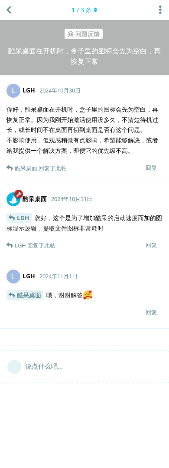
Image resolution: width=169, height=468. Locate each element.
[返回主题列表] (8, 10)
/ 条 (82, 10)
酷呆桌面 (29, 295)
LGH (23, 218)
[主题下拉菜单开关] (160, 10)
